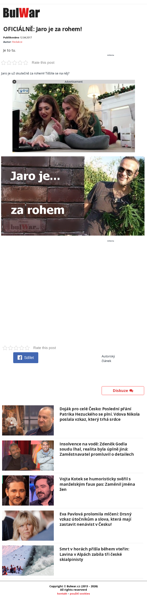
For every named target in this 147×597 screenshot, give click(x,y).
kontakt (62, 593)
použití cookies (80, 593)
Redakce (17, 42)
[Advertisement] (73, 293)
